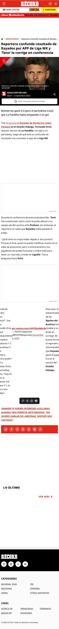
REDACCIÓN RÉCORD (17, 92)
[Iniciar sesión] (56, 3)
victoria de (14, 122)
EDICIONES (26, 613)
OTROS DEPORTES (39, 593)
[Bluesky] (34, 429)
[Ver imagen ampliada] (29, 73)
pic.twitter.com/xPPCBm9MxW (29, 328)
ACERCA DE (7, 608)
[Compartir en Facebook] (36, 401)
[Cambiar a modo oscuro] (50, 3)
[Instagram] (11, 564)
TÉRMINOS (45, 608)
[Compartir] (54, 94)
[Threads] (23, 429)
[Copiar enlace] (23, 401)
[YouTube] (25, 564)
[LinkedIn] (28, 429)
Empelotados (12, 39)
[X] (17, 429)
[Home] (2, 39)
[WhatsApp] (5, 429)
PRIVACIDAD (26, 608)
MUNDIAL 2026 (9, 584)
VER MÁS (44, 496)
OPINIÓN (35, 588)
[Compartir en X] (27, 401)
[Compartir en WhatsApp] (32, 401)
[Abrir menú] (4, 4)
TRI (31, 584)
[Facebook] (11, 429)
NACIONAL (6, 588)
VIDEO (4, 593)
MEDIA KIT (6, 613)
